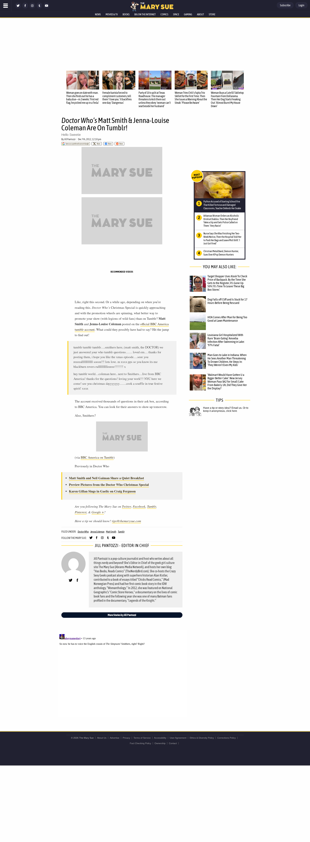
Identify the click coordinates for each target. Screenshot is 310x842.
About (200, 14)
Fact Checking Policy (140, 743)
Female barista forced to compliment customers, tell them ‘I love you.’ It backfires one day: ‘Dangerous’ (117, 97)
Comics (164, 14)
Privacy (126, 738)
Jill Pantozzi (70, 139)
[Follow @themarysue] (18, 7)
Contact (173, 743)
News (98, 14)
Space (176, 14)
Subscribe (285, 5)
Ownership (160, 743)
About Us (101, 738)
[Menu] (5, 5)
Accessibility (160, 738)
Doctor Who (83, 531)
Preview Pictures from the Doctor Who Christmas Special (109, 484)
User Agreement (178, 738)
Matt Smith (111, 531)
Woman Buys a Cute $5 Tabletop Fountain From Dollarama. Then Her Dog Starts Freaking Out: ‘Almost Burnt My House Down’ (227, 99)
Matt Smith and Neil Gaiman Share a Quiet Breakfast (106, 478)
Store (212, 14)
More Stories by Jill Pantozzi (122, 615)
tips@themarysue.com (126, 521)
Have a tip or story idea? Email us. (222, 407)
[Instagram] (32, 7)
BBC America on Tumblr (97, 457)
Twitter (126, 506)
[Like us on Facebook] (25, 7)
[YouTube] (46, 7)
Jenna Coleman (97, 531)
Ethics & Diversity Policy (202, 738)
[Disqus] (122, 673)
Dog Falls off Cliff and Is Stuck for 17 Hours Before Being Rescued (227, 301)
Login (301, 5)
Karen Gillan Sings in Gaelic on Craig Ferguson (102, 491)
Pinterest (81, 512)
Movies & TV (112, 14)
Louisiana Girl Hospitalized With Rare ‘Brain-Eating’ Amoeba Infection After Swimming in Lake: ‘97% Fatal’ (225, 340)
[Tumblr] (39, 7)
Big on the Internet (145, 14)
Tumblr (151, 506)
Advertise (114, 738)
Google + (98, 512)
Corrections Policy (226, 738)
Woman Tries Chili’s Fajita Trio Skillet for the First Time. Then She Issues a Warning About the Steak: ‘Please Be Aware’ (191, 97)
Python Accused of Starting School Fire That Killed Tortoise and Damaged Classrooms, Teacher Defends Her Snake (222, 205)
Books (126, 14)
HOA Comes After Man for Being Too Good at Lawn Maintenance (227, 318)
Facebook (139, 506)
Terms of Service (142, 738)
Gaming (188, 14)
